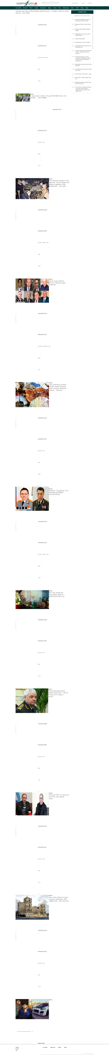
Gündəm (25, 7)
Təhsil (72, 7)
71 (32, 1031)
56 (26, 1031)
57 (28, 1031)
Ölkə (59, 7)
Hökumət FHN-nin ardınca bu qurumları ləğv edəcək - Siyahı (59, 796)
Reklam (90, 3)
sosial (46, 57)
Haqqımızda (75, 3)
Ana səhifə (18, 7)
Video (82, 7)
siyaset (44, 242)
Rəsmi (31, 7)
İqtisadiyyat (43, 7)
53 (22, 1031)
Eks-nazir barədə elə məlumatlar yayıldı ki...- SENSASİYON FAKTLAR (57, 594)
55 (25, 1031)
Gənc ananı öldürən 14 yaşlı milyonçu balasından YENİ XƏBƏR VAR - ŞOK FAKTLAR (58, 899)
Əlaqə (83, 3)
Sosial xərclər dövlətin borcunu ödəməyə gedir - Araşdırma (58, 283)
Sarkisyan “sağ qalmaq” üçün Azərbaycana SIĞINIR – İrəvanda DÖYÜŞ (59, 492)
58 (29, 1031)
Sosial (54, 7)
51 (19, 1031)
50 (18, 1031)
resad (39, 69)
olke (43, 57)
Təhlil (77, 7)
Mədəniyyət (66, 7)
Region (49, 7)
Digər (87, 7)
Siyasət (36, 7)
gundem (40, 57)
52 (21, 1031)
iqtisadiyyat (45, 346)
